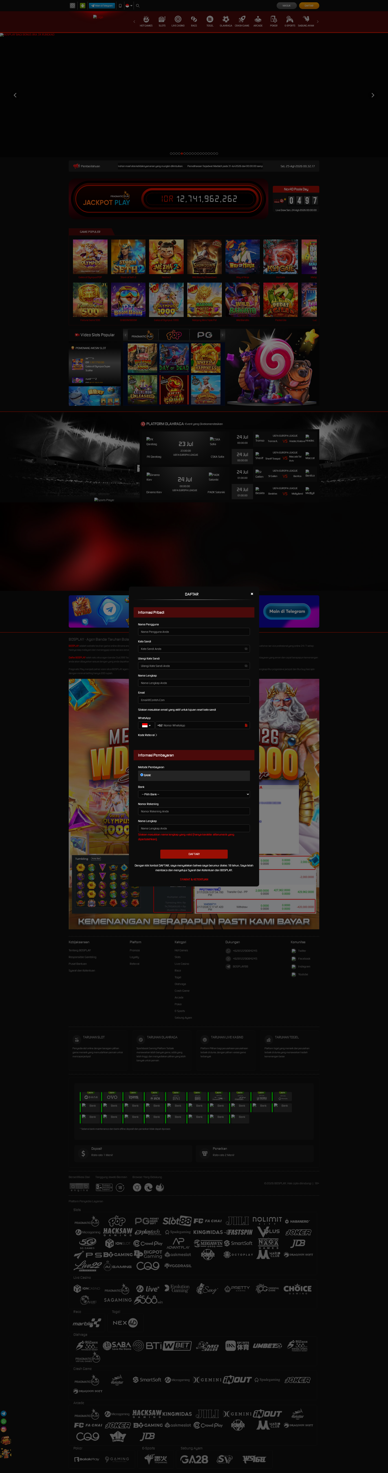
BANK (147, 775)
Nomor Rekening (148, 804)
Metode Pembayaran (151, 767)
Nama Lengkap (147, 675)
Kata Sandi (144, 641)
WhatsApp (144, 718)
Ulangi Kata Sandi (149, 658)
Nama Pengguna (148, 624)
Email (141, 693)
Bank (141, 787)
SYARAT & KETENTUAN (194, 879)
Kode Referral (146, 735)
